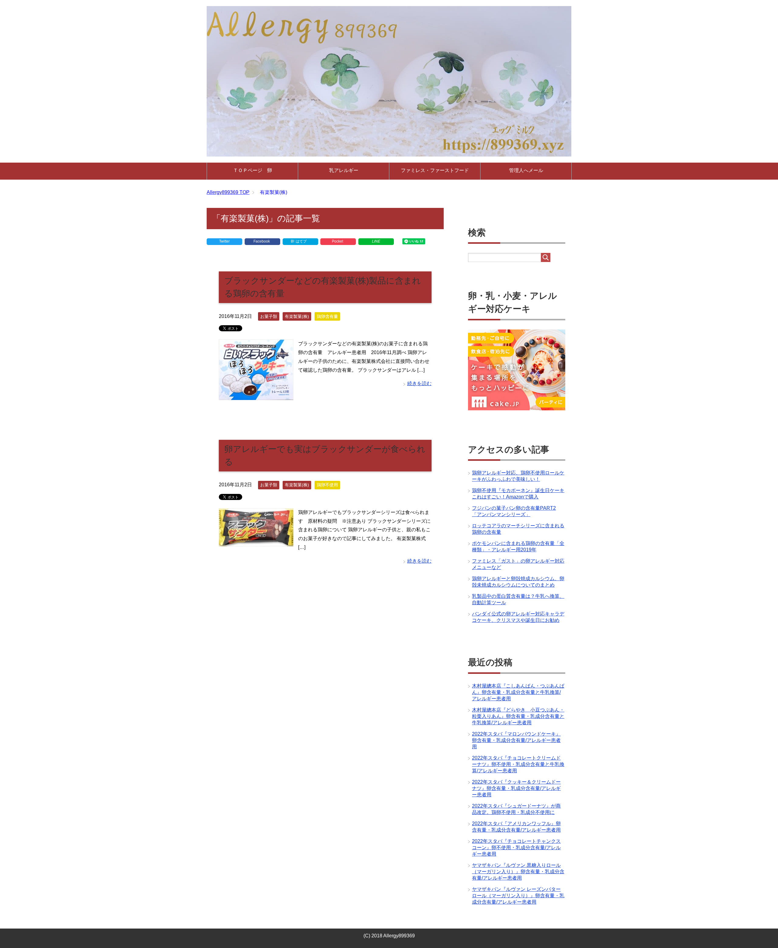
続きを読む (419, 383)
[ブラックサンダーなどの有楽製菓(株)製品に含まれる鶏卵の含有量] (256, 395)
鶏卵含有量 (327, 316)
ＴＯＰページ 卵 (252, 170)
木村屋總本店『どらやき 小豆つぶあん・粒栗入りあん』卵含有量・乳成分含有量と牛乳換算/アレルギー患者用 (518, 716)
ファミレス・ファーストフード (435, 170)
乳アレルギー (343, 170)
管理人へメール (526, 170)
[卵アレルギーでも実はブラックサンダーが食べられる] (256, 541)
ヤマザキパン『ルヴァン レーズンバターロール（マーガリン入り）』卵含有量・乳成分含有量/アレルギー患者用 (518, 896)
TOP (228, 192)
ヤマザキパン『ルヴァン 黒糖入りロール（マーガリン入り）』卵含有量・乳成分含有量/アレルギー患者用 (518, 872)
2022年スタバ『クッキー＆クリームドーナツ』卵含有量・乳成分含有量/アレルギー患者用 (516, 788)
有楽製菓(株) (297, 316)
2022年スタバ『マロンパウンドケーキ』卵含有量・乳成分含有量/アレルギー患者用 (516, 740)
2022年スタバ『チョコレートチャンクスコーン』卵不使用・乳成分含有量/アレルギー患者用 (516, 848)
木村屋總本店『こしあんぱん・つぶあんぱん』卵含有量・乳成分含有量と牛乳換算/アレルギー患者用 (518, 692)
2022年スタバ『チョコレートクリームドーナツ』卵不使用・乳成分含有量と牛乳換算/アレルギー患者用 (518, 764)
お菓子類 (268, 316)
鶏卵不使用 (327, 484)
